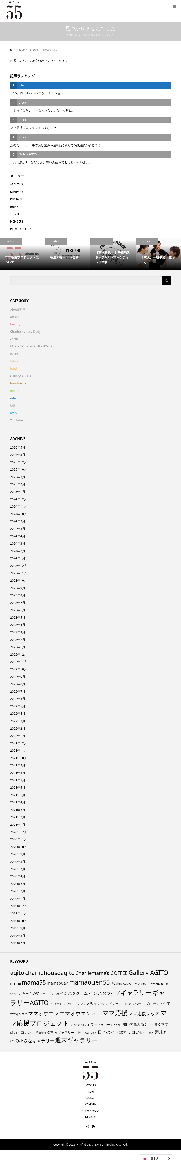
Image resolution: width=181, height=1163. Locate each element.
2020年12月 (18, 832)
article (14, 317)
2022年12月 (18, 654)
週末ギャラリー (76, 1040)
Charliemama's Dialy (25, 331)
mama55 (34, 982)
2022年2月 (17, 728)
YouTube (16, 420)
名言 (50, 1032)
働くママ (147, 1024)
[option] (22, 254)
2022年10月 (18, 669)
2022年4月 (17, 713)
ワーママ (97, 1024)
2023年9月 (17, 588)
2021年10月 (18, 758)
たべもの (16, 994)
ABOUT (90, 1091)
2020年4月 (17, 876)
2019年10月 (18, 921)
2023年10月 (18, 580)
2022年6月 (17, 699)
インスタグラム (74, 993)
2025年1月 (17, 492)
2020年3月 (17, 884)
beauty (15, 324)
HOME (14, 206)
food (13, 368)
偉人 (137, 1024)
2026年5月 (17, 447)
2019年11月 (18, 913)
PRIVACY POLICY (20, 229)
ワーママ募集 (113, 1024)
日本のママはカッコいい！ (123, 1032)
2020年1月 (17, 898)
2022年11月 (18, 662)
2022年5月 (17, 706)
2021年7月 (17, 780)
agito (17, 973)
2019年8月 (17, 935)
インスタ (54, 993)
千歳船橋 (41, 1033)
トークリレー (70, 1004)
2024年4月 (17, 536)
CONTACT (16, 199)
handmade (18, 383)
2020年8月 (17, 861)
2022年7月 (17, 691)
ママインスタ (18, 1014)
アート (44, 994)
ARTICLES (90, 1085)
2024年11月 (18, 506)
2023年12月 (18, 566)
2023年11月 (18, 573)
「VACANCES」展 (158, 983)
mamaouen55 (89, 982)
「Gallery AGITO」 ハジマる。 (129, 983)
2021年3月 (17, 810)
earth (14, 339)
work (13, 413)
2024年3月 (17, 543)
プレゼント (100, 1004)
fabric (14, 361)
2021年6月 (17, 787)
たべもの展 (31, 993)
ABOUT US (16, 184)
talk (12, 405)
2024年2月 (17, 551)
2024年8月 (17, 529)
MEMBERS (16, 221)
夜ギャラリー (64, 1032)
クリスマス (56, 1004)
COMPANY (16, 192)
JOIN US (15, 214)
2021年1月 (17, 824)
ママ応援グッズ (143, 1013)
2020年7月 (17, 869)
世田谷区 (127, 1024)
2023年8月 (17, 595)
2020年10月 (18, 847)
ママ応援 (115, 1013)
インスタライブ (104, 993)
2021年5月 (17, 795)
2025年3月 (17, 477)
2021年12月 (18, 743)
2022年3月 (17, 721)
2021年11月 (18, 750)
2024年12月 (18, 499)
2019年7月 (17, 943)
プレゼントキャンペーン (126, 1003)
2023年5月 (17, 617)
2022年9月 (17, 677)
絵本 (151, 1032)
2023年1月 (17, 647)
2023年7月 (17, 603)
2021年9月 (17, 765)
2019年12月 (18, 906)
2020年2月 (17, 891)
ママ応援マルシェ (80, 1024)
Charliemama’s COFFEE (101, 973)
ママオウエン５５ (81, 1013)
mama (15, 983)
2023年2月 (17, 640)
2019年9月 (17, 928)
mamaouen (57, 983)
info (13, 398)
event (14, 354)
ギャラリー (136, 992)
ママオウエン (43, 1013)
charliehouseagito (50, 973)
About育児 (17, 309)
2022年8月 (17, 684)
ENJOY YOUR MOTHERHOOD (31, 346)
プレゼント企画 (157, 1003)
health (15, 391)
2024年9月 (17, 521)
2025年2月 (17, 484)
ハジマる (85, 1003)
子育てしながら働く (86, 1032)
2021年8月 (17, 773)
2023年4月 (17, 625)
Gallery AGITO (20, 376)
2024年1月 (17, 558)
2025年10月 (18, 469)
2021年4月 (17, 802)
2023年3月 (17, 632)
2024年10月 (18, 514)
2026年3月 (17, 455)
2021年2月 (17, 817)
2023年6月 (17, 610)
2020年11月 (18, 839)
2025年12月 (18, 462)
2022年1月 (17, 736)
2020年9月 (17, 854)
